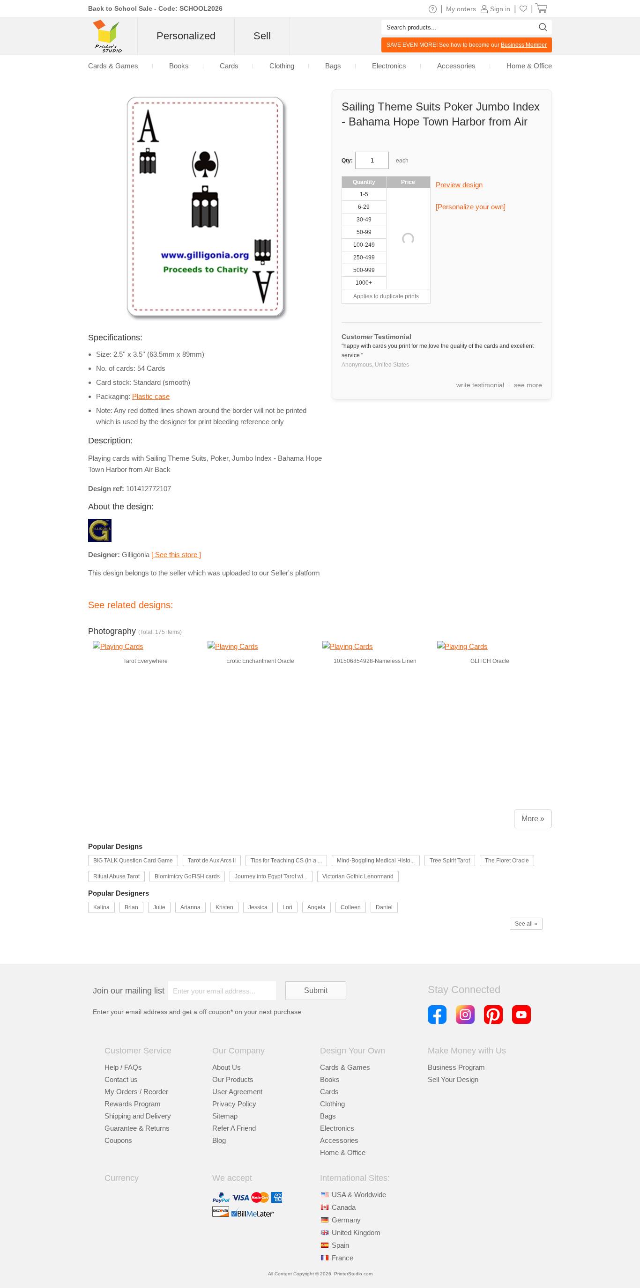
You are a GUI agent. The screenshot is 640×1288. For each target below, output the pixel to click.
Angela (316, 907)
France (342, 1258)
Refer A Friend (234, 1128)
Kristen (224, 907)
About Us (226, 1067)
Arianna (190, 907)
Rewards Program (132, 1104)
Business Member (524, 45)
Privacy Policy (234, 1104)
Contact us (121, 1079)
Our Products (232, 1079)
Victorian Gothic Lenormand (358, 876)
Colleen (351, 907)
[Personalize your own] (471, 207)
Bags (328, 1116)
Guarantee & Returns (137, 1128)
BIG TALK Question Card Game (133, 860)
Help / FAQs (123, 1067)
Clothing (332, 1104)
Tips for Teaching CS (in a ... (286, 860)
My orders (461, 9)
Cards (329, 1092)
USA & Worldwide (359, 1195)
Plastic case (151, 396)
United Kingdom (356, 1232)
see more (528, 385)
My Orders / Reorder (136, 1092)
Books (330, 1079)
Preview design (459, 185)
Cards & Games (345, 1067)
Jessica (258, 907)
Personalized (186, 36)
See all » (526, 923)
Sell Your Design (453, 1079)
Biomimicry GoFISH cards (187, 876)
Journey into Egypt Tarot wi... (271, 876)
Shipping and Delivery (137, 1116)
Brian (131, 907)
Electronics (337, 1128)
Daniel (384, 907)
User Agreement (237, 1092)
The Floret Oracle (507, 860)
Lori (287, 907)
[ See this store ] (176, 555)
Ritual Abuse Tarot (116, 876)
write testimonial (480, 385)
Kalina (101, 907)
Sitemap (225, 1116)
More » (532, 819)
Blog (219, 1140)
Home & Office (342, 1152)
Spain (340, 1245)
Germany (346, 1220)
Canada (344, 1207)
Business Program (456, 1067)
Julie (159, 907)
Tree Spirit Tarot (450, 860)
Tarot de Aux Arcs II (212, 860)
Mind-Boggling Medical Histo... (376, 860)
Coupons (118, 1140)
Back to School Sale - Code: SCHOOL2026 (155, 8)
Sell (262, 36)
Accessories (339, 1140)
